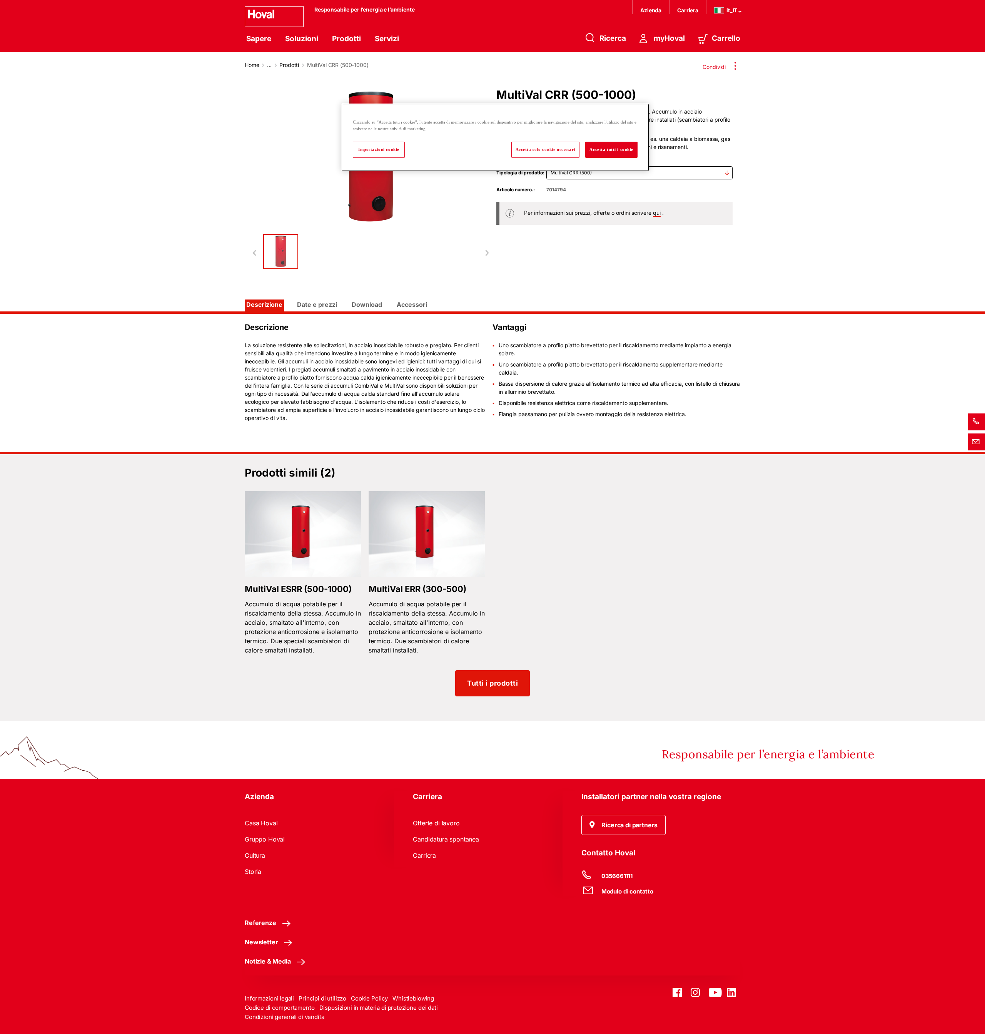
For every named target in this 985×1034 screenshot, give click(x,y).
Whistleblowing (413, 998)
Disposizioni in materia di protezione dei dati (378, 1007)
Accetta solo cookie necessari (546, 149)
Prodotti (346, 38)
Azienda (650, 10)
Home (252, 65)
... (269, 65)
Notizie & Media (268, 961)
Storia (253, 871)
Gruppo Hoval (265, 839)
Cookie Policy (369, 998)
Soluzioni (301, 38)
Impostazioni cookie (378, 149)
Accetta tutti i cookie (611, 149)
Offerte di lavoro (436, 823)
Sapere (258, 38)
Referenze (260, 923)
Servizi (387, 38)
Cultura (255, 855)
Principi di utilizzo (322, 998)
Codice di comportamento (280, 1007)
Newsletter (261, 942)
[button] (623, 825)
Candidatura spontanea (446, 839)
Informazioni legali (269, 998)
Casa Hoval (261, 823)
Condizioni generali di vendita (284, 1017)
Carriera (687, 10)
